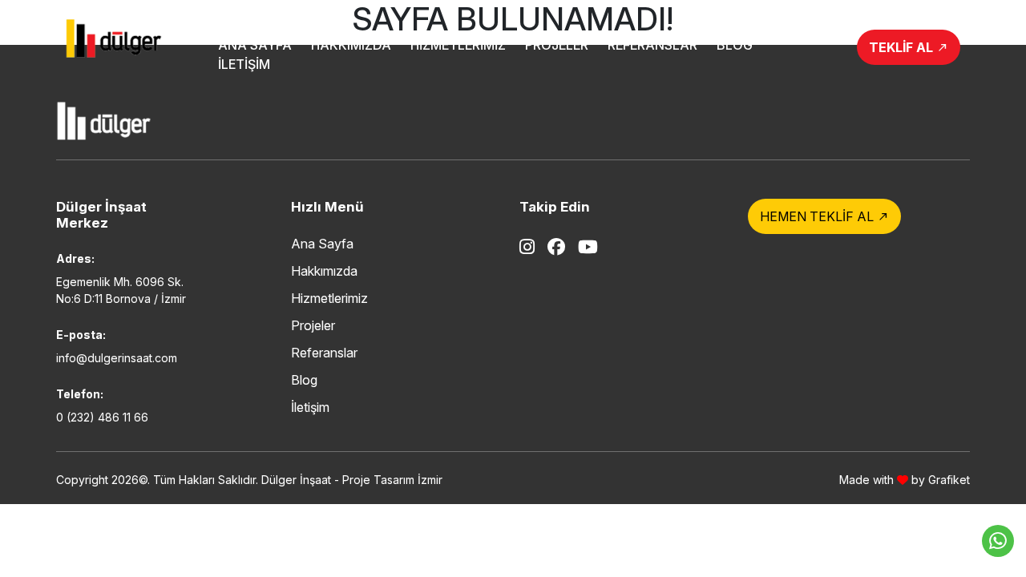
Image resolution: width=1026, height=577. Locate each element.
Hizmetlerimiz (458, 45)
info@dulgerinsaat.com (116, 358)
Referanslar (652, 45)
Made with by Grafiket (904, 479)
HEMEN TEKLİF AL (824, 216)
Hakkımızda (351, 45)
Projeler (556, 45)
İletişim (244, 64)
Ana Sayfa (255, 45)
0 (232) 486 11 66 (102, 417)
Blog (735, 45)
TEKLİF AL (908, 47)
